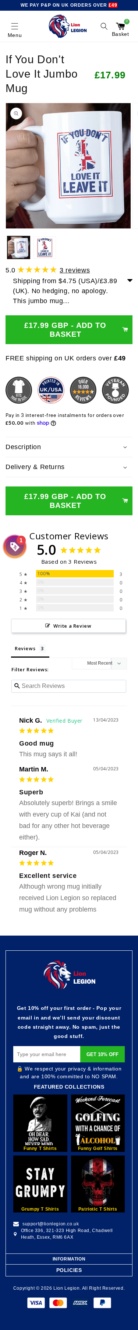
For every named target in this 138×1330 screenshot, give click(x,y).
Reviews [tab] (25, 648)
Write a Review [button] (72, 625)
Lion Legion (66, 1288)
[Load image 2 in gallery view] (44, 247)
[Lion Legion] (68, 26)
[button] (15, 26)
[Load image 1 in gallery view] (18, 247)
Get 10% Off (102, 1054)
